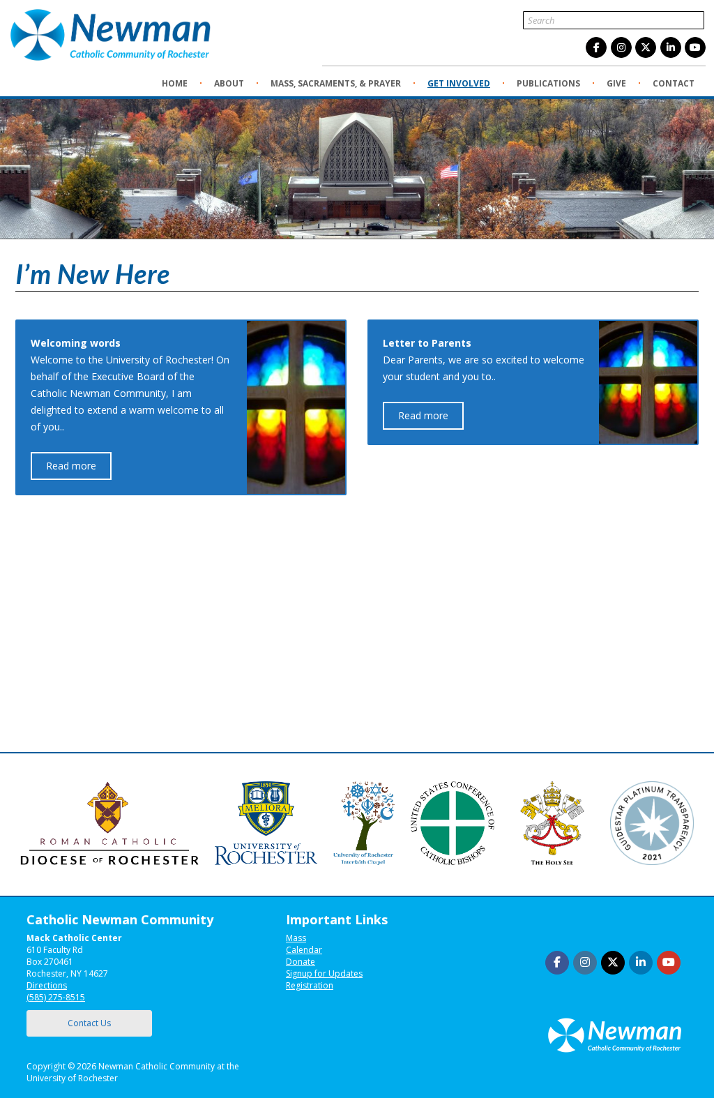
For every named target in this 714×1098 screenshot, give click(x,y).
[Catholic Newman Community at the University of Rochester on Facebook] (596, 47)
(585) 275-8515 (55, 997)
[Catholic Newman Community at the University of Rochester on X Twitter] (645, 47)
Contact (673, 83)
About (229, 83)
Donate (300, 962)
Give (616, 83)
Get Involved (458, 83)
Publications (548, 83)
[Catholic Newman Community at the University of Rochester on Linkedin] (670, 47)
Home (175, 83)
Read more (71, 465)
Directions (46, 985)
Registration (309, 985)
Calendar (304, 950)
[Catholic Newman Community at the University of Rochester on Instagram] (621, 47)
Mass (296, 938)
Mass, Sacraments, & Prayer (336, 83)
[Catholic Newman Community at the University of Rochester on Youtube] (695, 47)
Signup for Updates (324, 973)
